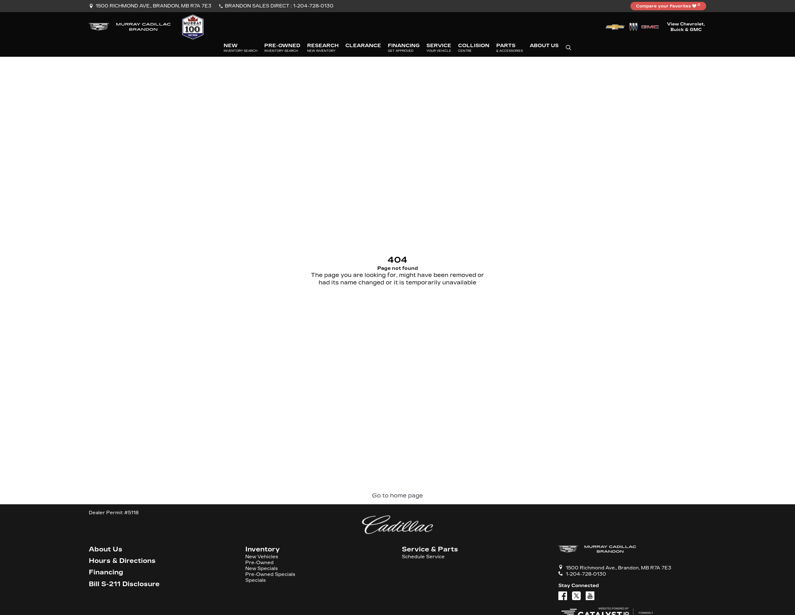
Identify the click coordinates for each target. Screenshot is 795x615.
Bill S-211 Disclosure (124, 584)
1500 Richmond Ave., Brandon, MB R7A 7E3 (153, 6)
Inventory (262, 549)
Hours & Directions (122, 561)
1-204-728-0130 (313, 6)
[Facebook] (562, 595)
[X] (576, 595)
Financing (106, 572)
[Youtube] (590, 595)
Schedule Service (423, 557)
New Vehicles (261, 557)
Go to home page (397, 495)
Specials (255, 580)
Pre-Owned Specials (270, 574)
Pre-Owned (259, 562)
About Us (105, 549)
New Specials (261, 568)
